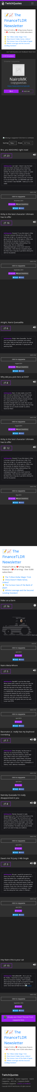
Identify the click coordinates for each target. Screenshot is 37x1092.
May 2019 (18, 495)
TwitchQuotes (13, 3)
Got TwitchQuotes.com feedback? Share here (21, 52)
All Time (27, 143)
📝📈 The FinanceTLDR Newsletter (15, 20)
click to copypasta (18, 196)
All (12, 91)
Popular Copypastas (21, 1079)
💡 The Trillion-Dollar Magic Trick (15, 37)
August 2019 (18, 363)
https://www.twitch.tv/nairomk (18, 86)
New (12, 143)
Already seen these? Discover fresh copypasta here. (20, 1018)
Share (22, 208)
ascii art (34, 643)
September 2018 (18, 1003)
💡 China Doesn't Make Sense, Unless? (17, 39)
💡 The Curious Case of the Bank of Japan (18, 41)
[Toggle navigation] (32, 3)
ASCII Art (27, 91)
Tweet (16, 208)
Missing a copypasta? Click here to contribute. (19, 138)
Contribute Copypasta (9, 1083)
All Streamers (9, 56)
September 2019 (18, 270)
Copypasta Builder (23, 1081)
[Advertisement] (18, 116)
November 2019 (18, 201)
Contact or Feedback (23, 1083)
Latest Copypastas (8, 1079)
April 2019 (18, 652)
